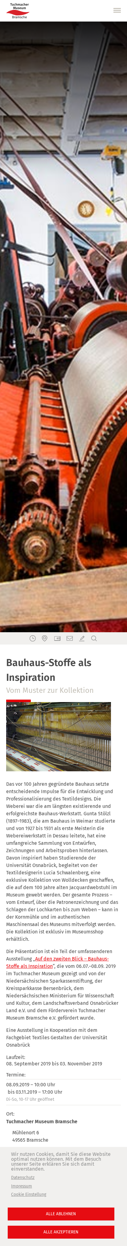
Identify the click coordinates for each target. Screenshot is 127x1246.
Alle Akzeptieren (60, 1232)
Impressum (21, 1186)
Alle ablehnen (61, 1213)
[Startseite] (18, 10)
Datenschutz (23, 1177)
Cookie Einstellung (28, 1194)
